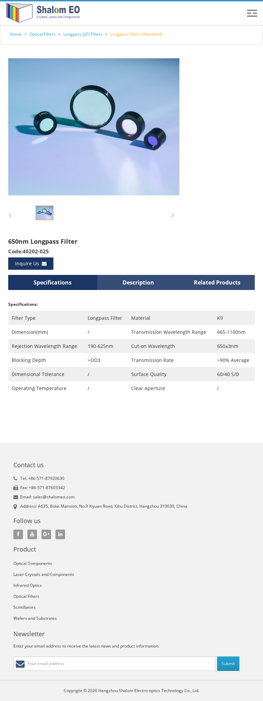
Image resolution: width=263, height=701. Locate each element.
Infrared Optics (27, 585)
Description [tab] (138, 282)
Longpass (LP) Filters (82, 34)
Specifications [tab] (53, 282)
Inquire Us (28, 263)
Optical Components (32, 563)
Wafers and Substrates (35, 618)
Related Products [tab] (217, 282)
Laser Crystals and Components (43, 574)
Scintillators (24, 607)
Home (16, 34)
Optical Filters (42, 34)
